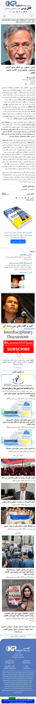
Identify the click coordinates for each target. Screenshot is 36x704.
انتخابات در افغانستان (27, 189)
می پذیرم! (12, 698)
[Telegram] (22, 198)
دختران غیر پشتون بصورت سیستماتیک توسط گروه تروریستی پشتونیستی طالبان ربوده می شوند (19, 572)
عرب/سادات (18, 631)
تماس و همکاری (9, 662)
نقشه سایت (26, 668)
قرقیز (26, 629)
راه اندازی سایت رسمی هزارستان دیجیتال (20, 448)
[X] (25, 84)
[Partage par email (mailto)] (34, 84)
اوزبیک (15, 626)
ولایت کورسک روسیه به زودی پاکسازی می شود (18, 477)
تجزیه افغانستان (7, 116)
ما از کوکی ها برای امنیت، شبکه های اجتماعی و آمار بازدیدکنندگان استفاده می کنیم (18, 701)
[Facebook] (32, 84)
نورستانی (21, 629)
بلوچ (15, 629)
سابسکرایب (18, 367)
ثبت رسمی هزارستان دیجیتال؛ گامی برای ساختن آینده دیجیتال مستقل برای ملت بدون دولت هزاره (19, 422)
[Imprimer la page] (29, 84)
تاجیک (21, 626)
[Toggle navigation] (4, 16)
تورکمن (9, 626)
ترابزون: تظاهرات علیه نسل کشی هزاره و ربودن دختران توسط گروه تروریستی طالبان (19, 614)
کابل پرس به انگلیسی (9, 668)
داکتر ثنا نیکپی (16, 480)
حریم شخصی (26, 660)
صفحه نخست (31, 20)
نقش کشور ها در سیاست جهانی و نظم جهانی (18, 501)
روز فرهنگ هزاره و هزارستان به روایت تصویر (19, 526)
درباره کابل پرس (9, 660)
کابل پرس (31, 77)
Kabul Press (30, 200)
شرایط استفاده (26, 662)
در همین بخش (18, 371)
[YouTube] (25, 198)
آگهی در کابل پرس (9, 666)
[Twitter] (28, 198)
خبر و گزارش (23, 20)
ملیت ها (32, 626)
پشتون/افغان (8, 629)
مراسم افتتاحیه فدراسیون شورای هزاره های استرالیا (19, 394)
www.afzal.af (24, 272)
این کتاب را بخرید (18, 241)
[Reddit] (27, 84)
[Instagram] (19, 198)
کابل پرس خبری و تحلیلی (13, 398)
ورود (26, 666)
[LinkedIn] (30, 84)
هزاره (26, 626)
